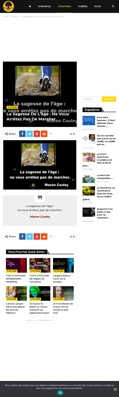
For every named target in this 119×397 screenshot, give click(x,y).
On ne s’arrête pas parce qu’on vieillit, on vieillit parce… (106, 140)
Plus (98, 6)
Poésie (83, 6)
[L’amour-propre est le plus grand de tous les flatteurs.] (16, 293)
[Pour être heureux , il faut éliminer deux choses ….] (89, 120)
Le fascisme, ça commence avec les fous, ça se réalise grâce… (99, 193)
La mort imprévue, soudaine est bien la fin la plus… (97, 160)
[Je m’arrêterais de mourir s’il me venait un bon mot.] (63, 293)
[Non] (115, 389)
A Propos (44, 6)
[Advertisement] (59, 39)
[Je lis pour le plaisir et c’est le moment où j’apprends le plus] (39, 293)
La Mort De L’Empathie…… (105, 177)
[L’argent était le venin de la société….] (63, 265)
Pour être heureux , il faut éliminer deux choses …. (106, 121)
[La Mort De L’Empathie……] (89, 178)
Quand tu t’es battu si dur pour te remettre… (105, 213)
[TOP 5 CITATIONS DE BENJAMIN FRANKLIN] (16, 265)
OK (60, 392)
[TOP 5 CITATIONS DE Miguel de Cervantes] (39, 265)
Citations (64, 6)
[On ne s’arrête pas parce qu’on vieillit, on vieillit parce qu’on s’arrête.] (89, 139)
